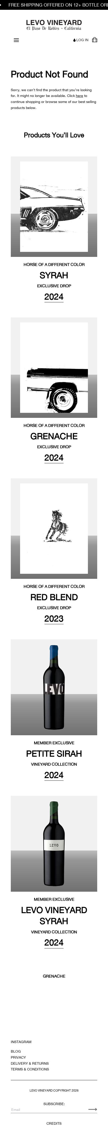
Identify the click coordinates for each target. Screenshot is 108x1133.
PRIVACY (18, 1057)
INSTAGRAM (21, 1042)
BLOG (16, 1051)
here (79, 96)
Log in (82, 40)
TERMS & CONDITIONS (30, 1069)
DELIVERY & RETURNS (30, 1063)
